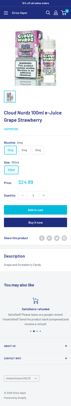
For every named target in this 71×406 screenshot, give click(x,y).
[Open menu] (6, 13)
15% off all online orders (35, 3)
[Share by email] (64, 238)
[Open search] (48, 13)
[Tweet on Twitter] (57, 238)
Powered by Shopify (15, 397)
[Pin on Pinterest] (49, 238)
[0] (63, 12)
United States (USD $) (18, 378)
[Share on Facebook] (42, 238)
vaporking (11, 129)
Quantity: (10, 195)
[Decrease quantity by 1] (23, 195)
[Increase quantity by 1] (43, 195)
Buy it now (35, 222)
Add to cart (35, 210)
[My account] (56, 13)
